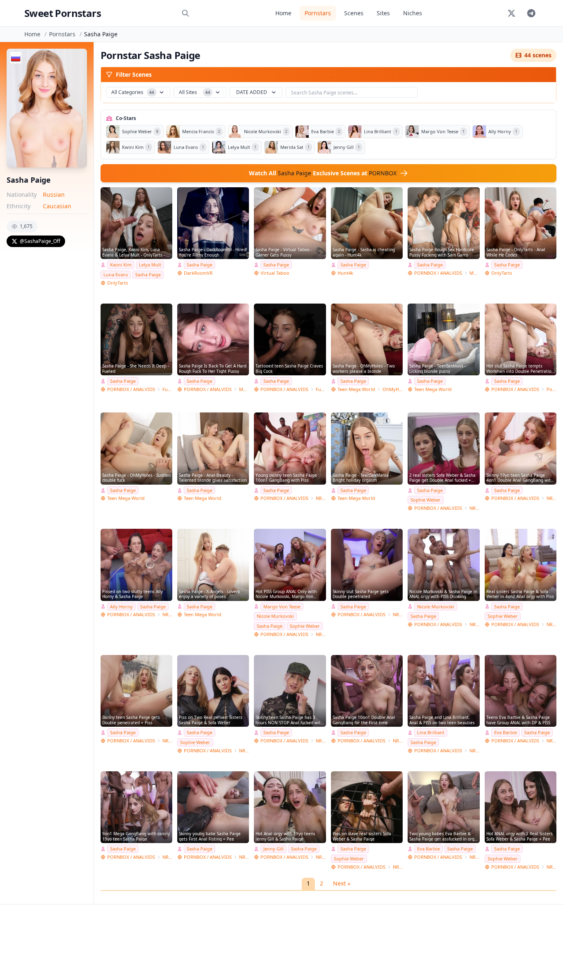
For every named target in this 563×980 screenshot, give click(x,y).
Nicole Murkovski (275, 616)
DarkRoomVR (198, 273)
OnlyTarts (117, 283)
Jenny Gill (273, 849)
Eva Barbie (505, 732)
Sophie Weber (426, 500)
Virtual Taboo (274, 273)
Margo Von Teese (281, 606)
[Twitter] (511, 13)
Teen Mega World (356, 389)
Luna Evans (115, 274)
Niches (412, 13)
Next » (341, 883)
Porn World (551, 389)
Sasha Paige (148, 274)
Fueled (167, 389)
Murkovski (474, 273)
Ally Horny (121, 606)
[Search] (185, 13)
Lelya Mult (150, 264)
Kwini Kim (120, 264)
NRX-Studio (321, 498)
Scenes (354, 13)
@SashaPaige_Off (40, 241)
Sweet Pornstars (62, 13)
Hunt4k (345, 273)
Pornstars (318, 13)
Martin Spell (244, 389)
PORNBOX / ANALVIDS (438, 273)
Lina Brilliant (430, 732)
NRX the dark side (398, 614)
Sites (383, 13)
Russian (54, 194)
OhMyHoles (392, 389)
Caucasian (57, 206)
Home (283, 13)
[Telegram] (531, 13)
